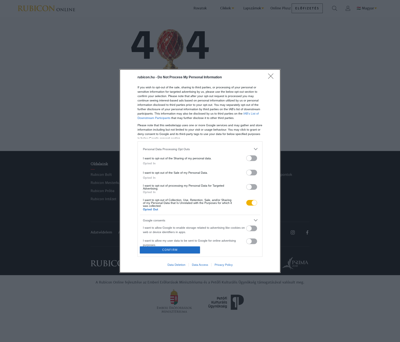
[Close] (272, 77)
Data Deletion (176, 264)
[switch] (251, 158)
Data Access (200, 264)
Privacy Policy (224, 264)
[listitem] (200, 149)
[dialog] (200, 171)
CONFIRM (170, 249)
